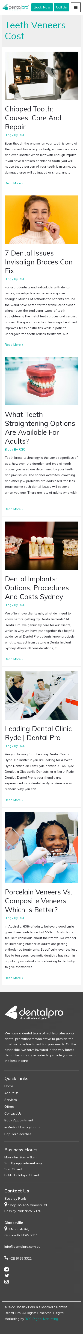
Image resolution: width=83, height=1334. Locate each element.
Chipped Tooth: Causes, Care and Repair (33, 118)
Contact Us (12, 1113)
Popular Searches (17, 1134)
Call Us (61, 7)
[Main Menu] (76, 7)
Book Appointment (18, 1120)
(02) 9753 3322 (20, 1258)
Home (9, 1086)
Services (10, 1100)
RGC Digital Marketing (41, 1319)
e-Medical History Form (22, 1127)
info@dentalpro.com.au (22, 1246)
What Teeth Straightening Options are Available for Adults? (40, 428)
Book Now (42, 7)
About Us (11, 1093)
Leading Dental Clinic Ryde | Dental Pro (38, 733)
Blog (8, 135)
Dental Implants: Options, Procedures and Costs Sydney (37, 588)
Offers (9, 1107)
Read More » (14, 183)
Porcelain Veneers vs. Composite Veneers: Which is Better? (38, 901)
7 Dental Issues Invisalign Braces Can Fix (39, 262)
